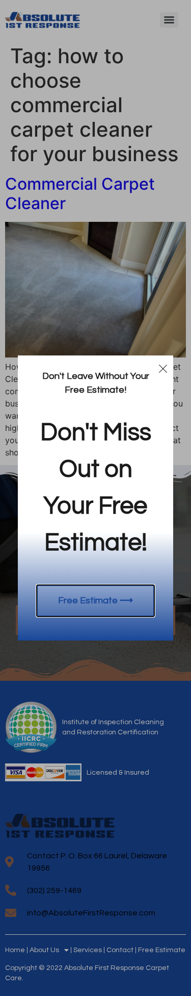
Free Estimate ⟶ (95, 600)
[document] (95, 498)
